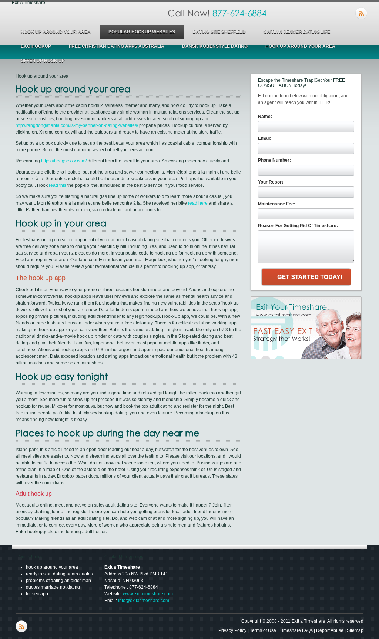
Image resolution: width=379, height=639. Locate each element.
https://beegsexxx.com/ (64, 161)
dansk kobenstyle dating (215, 46)
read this (57, 185)
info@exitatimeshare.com (143, 600)
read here (198, 203)
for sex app (37, 593)
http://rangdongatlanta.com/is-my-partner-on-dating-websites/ (77, 125)
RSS (361, 13)
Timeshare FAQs (296, 630)
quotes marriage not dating (53, 587)
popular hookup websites (141, 31)
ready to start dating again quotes (59, 573)
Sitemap (355, 630)
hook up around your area (56, 31)
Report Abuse (329, 630)
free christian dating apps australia (116, 46)
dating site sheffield (219, 31)
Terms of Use (263, 630)
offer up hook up (43, 60)
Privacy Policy (232, 630)
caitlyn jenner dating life (297, 31)
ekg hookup (36, 46)
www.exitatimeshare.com (148, 593)
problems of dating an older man (58, 580)
